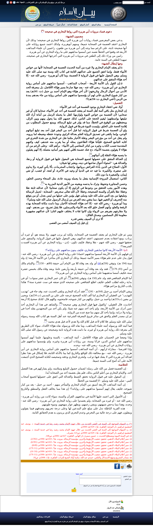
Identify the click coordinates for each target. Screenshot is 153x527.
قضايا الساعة (72, 25)
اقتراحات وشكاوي (43, 517)
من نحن (38, 25)
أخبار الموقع (84, 25)
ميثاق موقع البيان (89, 517)
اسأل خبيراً (61, 25)
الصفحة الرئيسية (110, 25)
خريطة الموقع (49, 25)
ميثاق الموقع (96, 25)
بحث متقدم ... (117, 2)
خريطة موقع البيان (67, 517)
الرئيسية (116, 517)
